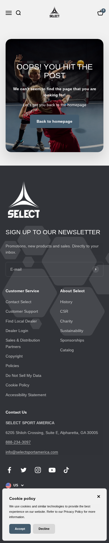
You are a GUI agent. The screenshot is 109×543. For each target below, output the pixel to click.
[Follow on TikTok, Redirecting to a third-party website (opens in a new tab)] (66, 470)
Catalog (67, 350)
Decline (44, 528)
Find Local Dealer (21, 321)
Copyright (14, 356)
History (66, 302)
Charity (66, 321)
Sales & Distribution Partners (23, 343)
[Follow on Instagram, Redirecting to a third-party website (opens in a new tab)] (38, 470)
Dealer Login (17, 330)
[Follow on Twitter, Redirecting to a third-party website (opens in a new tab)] (23, 470)
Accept (20, 528)
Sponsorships (72, 340)
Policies (12, 365)
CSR (64, 311)
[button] (18, 13)
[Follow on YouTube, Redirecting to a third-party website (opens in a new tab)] (52, 470)
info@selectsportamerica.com (32, 452)
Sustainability (71, 330)
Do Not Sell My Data (23, 375)
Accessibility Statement (26, 395)
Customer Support (22, 311)
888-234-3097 (18, 442)
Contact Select (18, 302)
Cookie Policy (17, 385)
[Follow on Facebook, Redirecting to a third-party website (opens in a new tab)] (9, 470)
